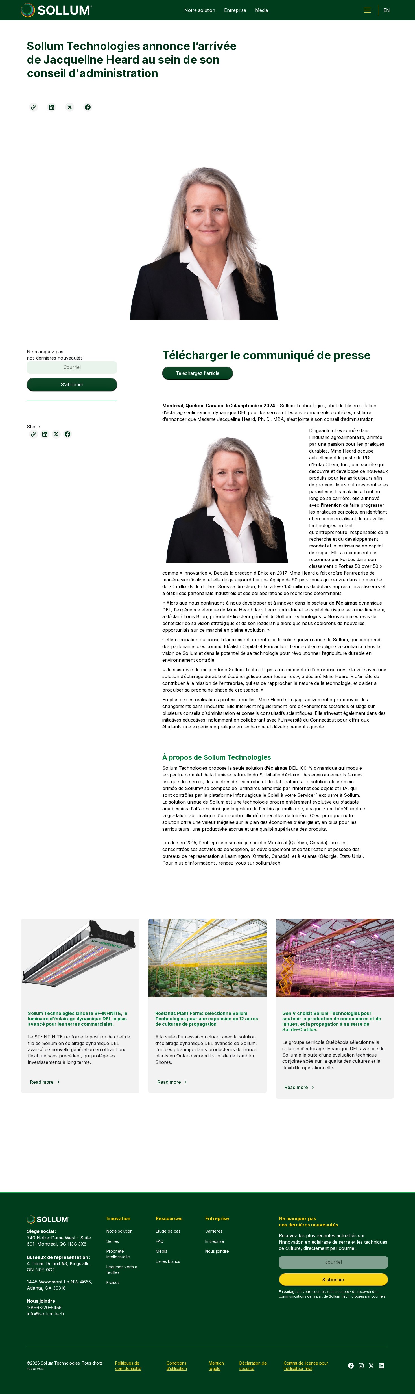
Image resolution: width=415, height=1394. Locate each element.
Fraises (113, 1282)
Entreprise (235, 10)
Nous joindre (217, 1251)
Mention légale (216, 1366)
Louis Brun (195, 616)
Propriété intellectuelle (118, 1254)
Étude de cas (168, 1231)
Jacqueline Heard (236, 419)
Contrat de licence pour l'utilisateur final (306, 1366)
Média (261, 10)
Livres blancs (168, 1261)
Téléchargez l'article (197, 373)
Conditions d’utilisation (177, 1366)
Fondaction (275, 646)
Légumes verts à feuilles (121, 1269)
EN (386, 10)
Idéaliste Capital (240, 646)
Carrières (213, 1231)
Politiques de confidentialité (128, 1366)
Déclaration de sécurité (253, 1366)
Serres (112, 1241)
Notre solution (199, 10)
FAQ (159, 1241)
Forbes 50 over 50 (359, 566)
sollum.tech (268, 863)
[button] (367, 10)
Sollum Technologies (302, 405)
